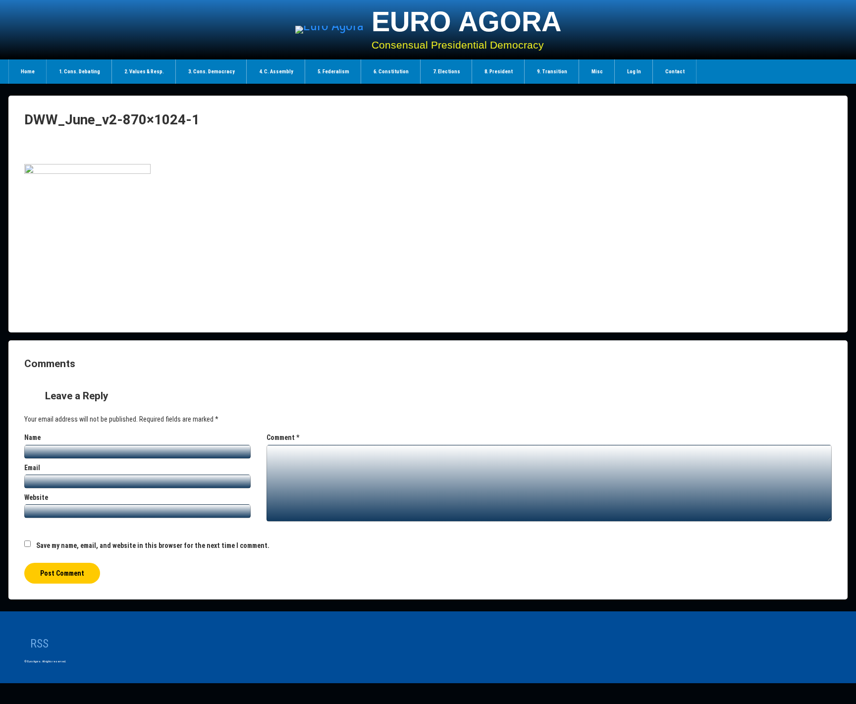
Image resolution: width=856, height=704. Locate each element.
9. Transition (552, 71)
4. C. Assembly (276, 71)
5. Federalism (333, 71)
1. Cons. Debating (79, 71)
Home (28, 71)
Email (32, 468)
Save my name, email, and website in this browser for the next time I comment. (152, 545)
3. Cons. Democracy (211, 71)
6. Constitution (391, 71)
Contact (675, 71)
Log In (634, 71)
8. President (498, 71)
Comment (283, 437)
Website (36, 497)
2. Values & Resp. (144, 71)
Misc (597, 71)
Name (32, 437)
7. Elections (446, 71)
